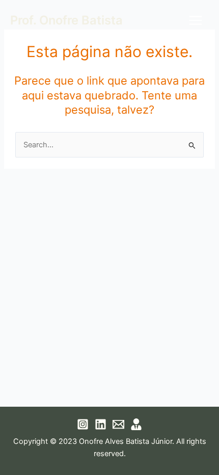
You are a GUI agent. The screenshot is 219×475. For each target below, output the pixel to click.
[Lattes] (136, 424)
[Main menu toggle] (195, 20)
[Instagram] (83, 424)
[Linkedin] (100, 424)
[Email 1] (118, 424)
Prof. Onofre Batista (66, 20)
